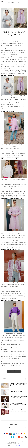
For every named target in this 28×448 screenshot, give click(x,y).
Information (14, 421)
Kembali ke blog (15, 371)
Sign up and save (14, 427)
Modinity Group (18, 445)
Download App (14, 424)
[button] (2, 1)
